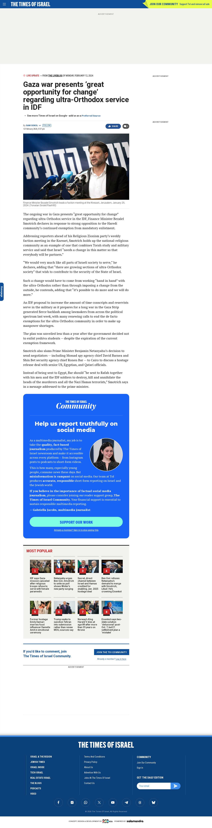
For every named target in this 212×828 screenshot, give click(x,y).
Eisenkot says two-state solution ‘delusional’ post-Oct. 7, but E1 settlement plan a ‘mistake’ (112, 626)
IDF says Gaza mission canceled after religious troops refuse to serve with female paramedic (40, 585)
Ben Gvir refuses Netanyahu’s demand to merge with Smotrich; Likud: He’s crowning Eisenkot (112, 585)
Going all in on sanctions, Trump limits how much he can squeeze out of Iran (31, 769)
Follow (46, 125)
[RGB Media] (108, 821)
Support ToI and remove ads (195, 4)
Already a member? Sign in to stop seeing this (76, 529)
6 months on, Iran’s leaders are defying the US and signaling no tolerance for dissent (33, 747)
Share (115, 126)
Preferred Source (91, 116)
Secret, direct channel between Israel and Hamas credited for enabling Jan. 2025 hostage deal (88, 585)
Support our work (76, 522)
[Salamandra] (135, 821)
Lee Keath (27, 758)
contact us (89, 783)
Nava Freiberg (22, 778)
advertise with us (92, 772)
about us (88, 767)
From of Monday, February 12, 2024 (67, 75)
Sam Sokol (32, 125)
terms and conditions (94, 756)
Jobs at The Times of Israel (97, 778)
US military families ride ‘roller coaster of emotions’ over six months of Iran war (34, 789)
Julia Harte (28, 797)
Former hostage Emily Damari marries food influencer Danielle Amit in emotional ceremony (40, 626)
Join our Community (164, 4)
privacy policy (90, 762)
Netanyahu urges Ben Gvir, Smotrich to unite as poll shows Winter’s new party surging (64, 583)
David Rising (40, 758)
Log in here (121, 658)
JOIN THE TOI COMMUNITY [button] (112, 652)
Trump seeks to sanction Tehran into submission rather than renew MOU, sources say (63, 624)
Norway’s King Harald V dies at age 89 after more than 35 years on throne (87, 624)
